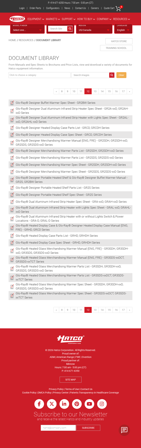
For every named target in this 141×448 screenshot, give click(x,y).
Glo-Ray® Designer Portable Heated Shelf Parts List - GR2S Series (58, 187)
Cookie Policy (29, 392)
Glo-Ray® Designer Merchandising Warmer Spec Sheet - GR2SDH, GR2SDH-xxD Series (71, 164)
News (67, 8)
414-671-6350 (57, 2)
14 (102, 91)
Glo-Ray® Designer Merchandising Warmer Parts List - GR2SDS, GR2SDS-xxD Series (69, 157)
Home (12, 40)
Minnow (70, 364)
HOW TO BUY (84, 19)
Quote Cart (113, 8)
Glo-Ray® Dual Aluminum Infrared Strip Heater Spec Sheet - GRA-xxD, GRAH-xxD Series (71, 201)
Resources (26, 40)
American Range (65, 357)
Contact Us (80, 8)
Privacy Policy (56, 389)
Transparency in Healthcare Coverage (99, 392)
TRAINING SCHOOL (116, 48)
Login (22, 8)
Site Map (70, 379)
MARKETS (51, 19)
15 (109, 91)
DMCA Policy (44, 392)
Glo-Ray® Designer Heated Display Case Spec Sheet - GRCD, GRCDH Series (64, 134)
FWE (77, 357)
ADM (52, 357)
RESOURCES (120, 19)
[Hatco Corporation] (17, 19)
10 (74, 91)
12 (89, 91)
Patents (74, 392)
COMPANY (103, 19)
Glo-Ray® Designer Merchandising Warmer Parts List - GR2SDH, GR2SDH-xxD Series (70, 150)
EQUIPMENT (34, 19)
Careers (95, 8)
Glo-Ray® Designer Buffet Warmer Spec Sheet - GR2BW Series (55, 102)
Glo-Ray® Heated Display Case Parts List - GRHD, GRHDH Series (57, 235)
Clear (121, 75)
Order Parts (35, 8)
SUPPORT (67, 19)
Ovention (86, 357)
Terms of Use (72, 389)
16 (116, 91)
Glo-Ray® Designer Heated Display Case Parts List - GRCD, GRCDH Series (63, 127)
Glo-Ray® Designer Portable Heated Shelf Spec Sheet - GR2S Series (59, 194)
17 (123, 91)
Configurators (52, 8)
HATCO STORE (119, 41)
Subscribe (88, 427)
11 (81, 91)
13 (95, 91)
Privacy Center (60, 392)
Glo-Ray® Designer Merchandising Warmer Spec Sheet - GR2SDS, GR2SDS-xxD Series (70, 171)
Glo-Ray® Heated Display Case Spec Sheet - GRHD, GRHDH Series (58, 242)
